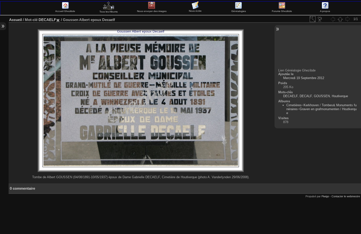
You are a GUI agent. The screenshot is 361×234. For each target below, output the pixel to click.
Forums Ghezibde (282, 11)
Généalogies (238, 11)
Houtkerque (340, 96)
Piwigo (325, 196)
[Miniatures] (340, 19)
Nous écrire (195, 11)
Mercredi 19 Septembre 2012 (303, 78)
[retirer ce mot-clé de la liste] (58, 20)
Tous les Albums (108, 11)
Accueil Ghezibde (65, 11)
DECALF (306, 96)
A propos (325, 11)
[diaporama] (320, 19)
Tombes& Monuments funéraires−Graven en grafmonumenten (321, 107)
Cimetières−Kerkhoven (302, 105)
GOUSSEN (322, 96)
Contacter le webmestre (346, 196)
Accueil (15, 20)
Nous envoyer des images (152, 11)
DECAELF (47, 20)
